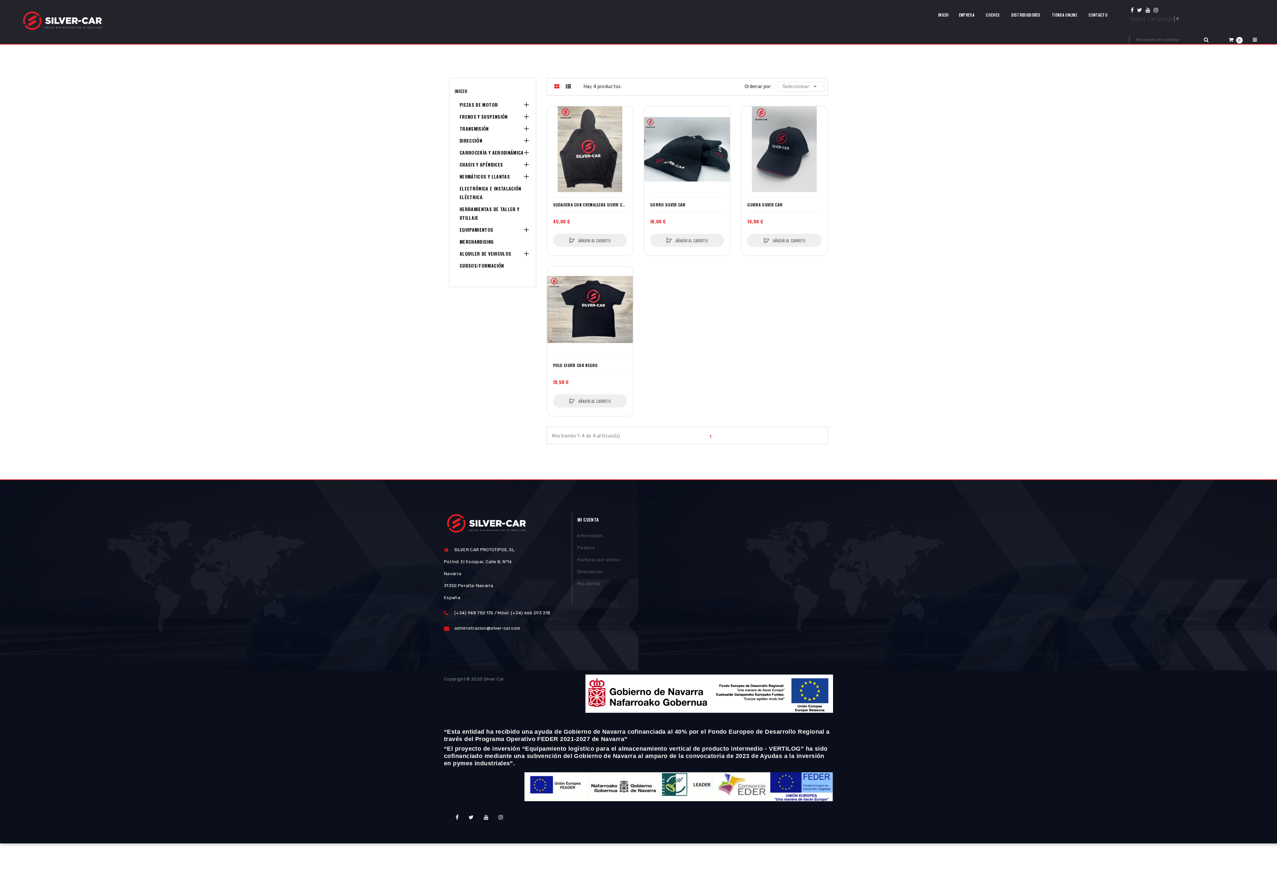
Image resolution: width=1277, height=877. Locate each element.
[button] (1236, 40)
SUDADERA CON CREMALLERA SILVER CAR (590, 204)
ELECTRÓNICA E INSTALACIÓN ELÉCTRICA (490, 192)
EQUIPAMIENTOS (477, 229)
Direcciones (590, 571)
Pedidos (586, 547)
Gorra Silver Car (764, 204)
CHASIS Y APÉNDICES (481, 164)
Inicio (461, 90)
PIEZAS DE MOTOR (479, 104)
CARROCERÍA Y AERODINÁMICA (492, 152)
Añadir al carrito (594, 240)
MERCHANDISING (477, 241)
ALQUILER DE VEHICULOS (485, 253)
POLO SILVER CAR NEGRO (575, 365)
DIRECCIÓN (471, 140)
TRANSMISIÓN (474, 128)
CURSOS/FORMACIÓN (482, 265)
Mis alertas (589, 583)
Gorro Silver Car (668, 204)
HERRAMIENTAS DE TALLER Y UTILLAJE (489, 213)
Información (590, 535)
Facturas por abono (598, 559)
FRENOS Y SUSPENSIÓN (484, 116)
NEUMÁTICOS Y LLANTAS (485, 176)
